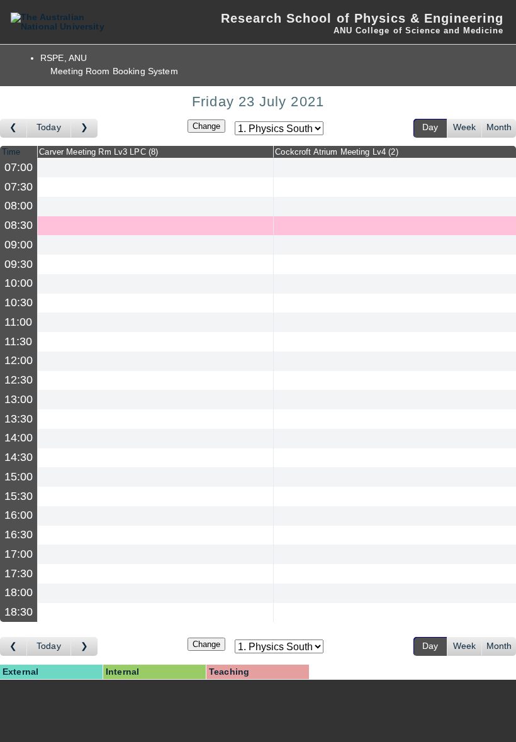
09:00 (18, 244)
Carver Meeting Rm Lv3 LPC (97, 152)
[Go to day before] (13, 128)
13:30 (18, 419)
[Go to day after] (84, 128)
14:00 (18, 437)
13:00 (18, 399)
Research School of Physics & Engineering (362, 18)
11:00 (18, 322)
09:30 (18, 264)
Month (499, 127)
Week (464, 127)
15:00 (18, 476)
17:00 (18, 554)
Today (48, 127)
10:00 (18, 283)
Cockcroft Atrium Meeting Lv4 (335, 152)
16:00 (18, 515)
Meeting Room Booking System (114, 71)
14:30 (18, 457)
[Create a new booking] (155, 167)
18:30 (18, 612)
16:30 (18, 534)
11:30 (18, 341)
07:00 (18, 167)
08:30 (18, 225)
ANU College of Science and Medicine (418, 30)
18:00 (18, 592)
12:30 (18, 380)
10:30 (18, 302)
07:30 (18, 186)
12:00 (18, 360)
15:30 (18, 496)
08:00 (18, 205)
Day (430, 127)
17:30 (18, 573)
